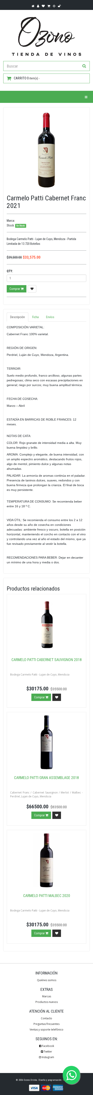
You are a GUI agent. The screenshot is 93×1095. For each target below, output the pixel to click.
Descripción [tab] (17, 317)
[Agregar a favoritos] (32, 288)
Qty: (10, 271)
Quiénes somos (46, 980)
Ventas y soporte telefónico (46, 1029)
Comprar (15, 289)
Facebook (47, 1046)
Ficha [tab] (35, 317)
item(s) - (27, 78)
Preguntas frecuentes (46, 1024)
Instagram (47, 1057)
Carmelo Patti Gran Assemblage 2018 (46, 777)
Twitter (47, 1051)
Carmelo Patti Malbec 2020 (46, 895)
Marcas (46, 996)
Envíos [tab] (50, 317)
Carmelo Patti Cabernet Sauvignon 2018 (46, 659)
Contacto (46, 1018)
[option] (46, 150)
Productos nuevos (46, 1002)
